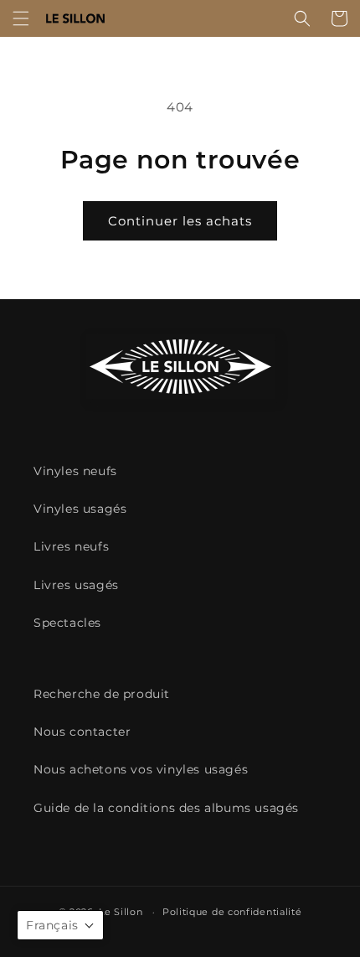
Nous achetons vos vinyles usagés (140, 769)
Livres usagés (76, 584)
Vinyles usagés (79, 508)
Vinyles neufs (75, 470)
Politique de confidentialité (232, 912)
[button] (21, 18)
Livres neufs (71, 546)
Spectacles (67, 622)
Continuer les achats (180, 221)
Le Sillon (120, 912)
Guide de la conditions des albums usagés (166, 807)
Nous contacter (82, 731)
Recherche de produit (101, 693)
